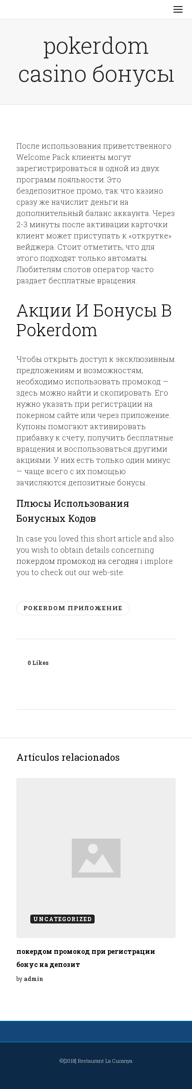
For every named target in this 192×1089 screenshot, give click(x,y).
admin (33, 978)
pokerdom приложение (73, 608)
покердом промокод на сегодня (77, 561)
